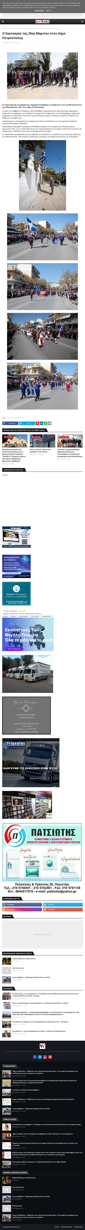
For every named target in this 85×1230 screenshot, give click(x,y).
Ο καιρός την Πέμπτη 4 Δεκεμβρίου (25, 1090)
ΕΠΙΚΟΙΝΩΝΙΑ (78, 1227)
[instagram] (22, 909)
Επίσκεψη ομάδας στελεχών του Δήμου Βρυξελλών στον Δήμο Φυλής (39, 1162)
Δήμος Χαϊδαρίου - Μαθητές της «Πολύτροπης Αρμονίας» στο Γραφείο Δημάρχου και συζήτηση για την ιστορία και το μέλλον (45, 1072)
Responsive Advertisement (42, 934)
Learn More (39, 11)
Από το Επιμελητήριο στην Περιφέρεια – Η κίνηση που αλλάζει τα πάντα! (40, 1003)
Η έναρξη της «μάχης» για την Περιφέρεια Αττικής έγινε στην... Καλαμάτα (40, 1022)
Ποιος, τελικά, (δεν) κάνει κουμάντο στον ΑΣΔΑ (40, 450)
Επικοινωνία (17, 1206)
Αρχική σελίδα (6, 28)
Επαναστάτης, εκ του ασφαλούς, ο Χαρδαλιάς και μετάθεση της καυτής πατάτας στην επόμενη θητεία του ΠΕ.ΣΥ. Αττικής (45, 995)
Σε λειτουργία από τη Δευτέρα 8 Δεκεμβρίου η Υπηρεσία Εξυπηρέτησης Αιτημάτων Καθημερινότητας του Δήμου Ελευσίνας (44, 1082)
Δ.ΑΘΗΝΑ (10, 418)
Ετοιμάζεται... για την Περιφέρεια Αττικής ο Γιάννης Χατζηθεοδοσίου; (39, 1031)
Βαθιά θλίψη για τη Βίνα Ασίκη (23, 959)
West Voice (16, 1227)
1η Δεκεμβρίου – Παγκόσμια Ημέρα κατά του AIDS (31, 977)
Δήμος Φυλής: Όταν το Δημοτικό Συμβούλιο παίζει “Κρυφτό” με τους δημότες (42, 1134)
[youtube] (63, 909)
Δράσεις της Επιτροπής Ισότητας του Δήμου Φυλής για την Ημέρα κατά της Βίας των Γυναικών (45, 1144)
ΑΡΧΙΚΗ (57, 1227)
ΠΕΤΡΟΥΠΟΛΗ (17, 28)
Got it (48, 11)
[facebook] (22, 905)
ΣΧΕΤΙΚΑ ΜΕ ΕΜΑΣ (66, 1227)
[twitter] (63, 905)
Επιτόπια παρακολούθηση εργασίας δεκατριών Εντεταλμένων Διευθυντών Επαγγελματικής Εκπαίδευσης (69, 452)
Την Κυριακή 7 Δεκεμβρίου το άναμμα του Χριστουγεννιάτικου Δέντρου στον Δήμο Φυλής (46, 1124)
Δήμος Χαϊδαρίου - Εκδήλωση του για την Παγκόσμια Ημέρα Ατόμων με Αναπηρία (43, 1099)
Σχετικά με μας (18, 968)
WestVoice (7, 43)
